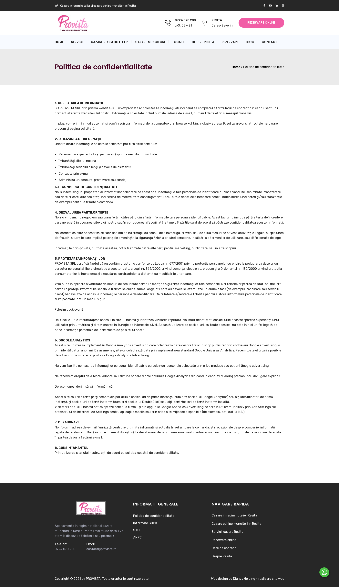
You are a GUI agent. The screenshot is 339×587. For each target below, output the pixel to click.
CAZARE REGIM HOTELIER (109, 42)
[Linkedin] (277, 6)
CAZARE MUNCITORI (150, 42)
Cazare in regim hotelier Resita (234, 515)
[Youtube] (270, 6)
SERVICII (77, 42)
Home (59, 42)
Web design (219, 579)
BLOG (250, 42)
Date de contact (224, 548)
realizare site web (271, 579)
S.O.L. (137, 530)
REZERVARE (230, 42)
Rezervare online (224, 540)
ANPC (137, 537)
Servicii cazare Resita (227, 532)
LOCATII (178, 42)
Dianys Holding (244, 579)
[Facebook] (265, 6)
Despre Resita (222, 556)
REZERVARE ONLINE (261, 22)
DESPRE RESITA (203, 42)
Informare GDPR (145, 523)
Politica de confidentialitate (153, 516)
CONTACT (269, 42)
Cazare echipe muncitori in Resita (236, 524)
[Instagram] (282, 6)
